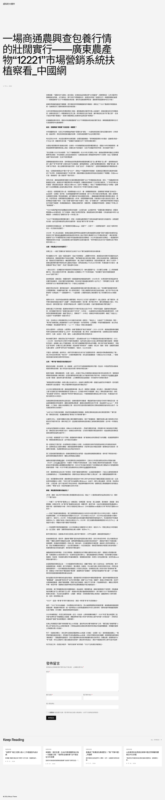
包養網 (61, 235)
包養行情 (59, 463)
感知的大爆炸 (9, 4)
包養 (61, 460)
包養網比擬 (112, 375)
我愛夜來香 (8, 749)
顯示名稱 (49, 695)
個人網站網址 (50, 703)
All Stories (155, 740)
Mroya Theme (12, 796)
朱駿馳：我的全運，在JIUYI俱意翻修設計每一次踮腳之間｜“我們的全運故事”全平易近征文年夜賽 (62, 754)
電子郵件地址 (87, 695)
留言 (48, 671)
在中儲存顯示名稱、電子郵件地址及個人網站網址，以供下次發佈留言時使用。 (73, 712)
